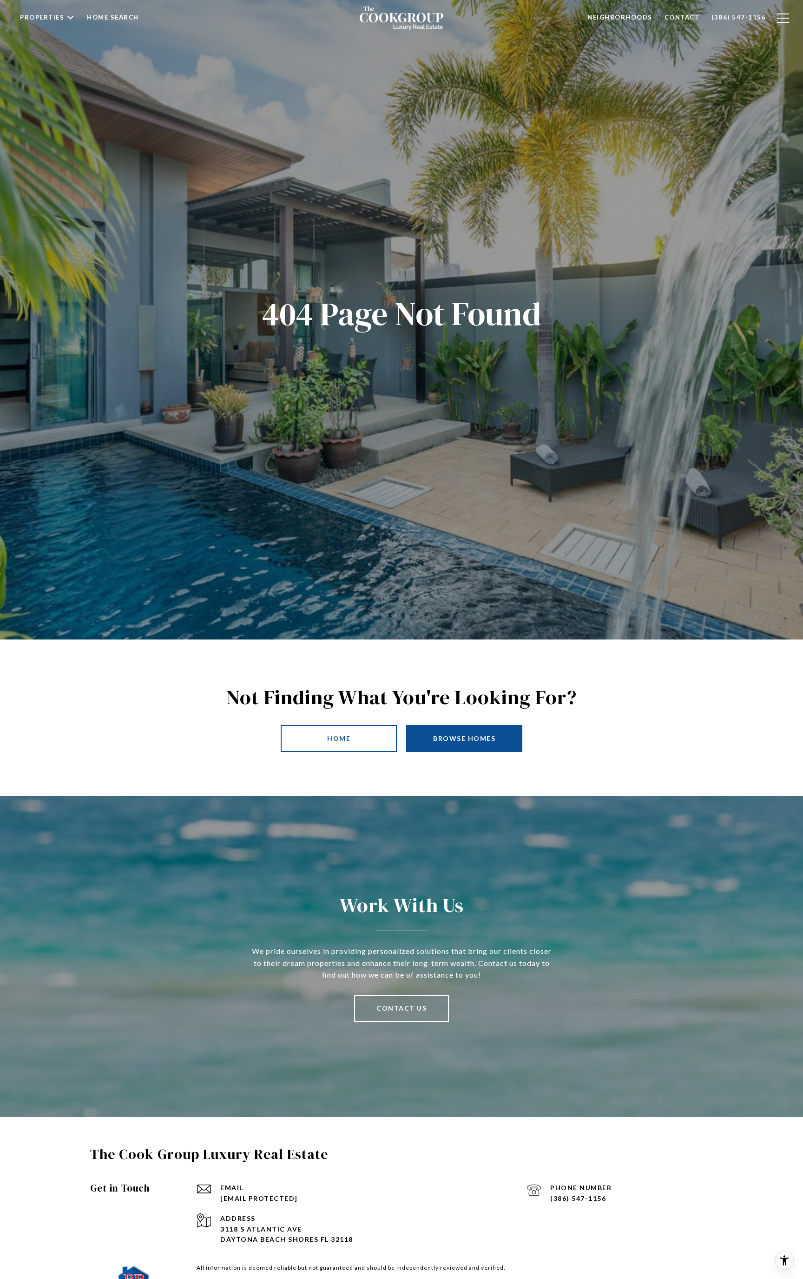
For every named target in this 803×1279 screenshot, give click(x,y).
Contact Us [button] (401, 1008)
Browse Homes (464, 738)
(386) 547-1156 (578, 1198)
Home (338, 738)
